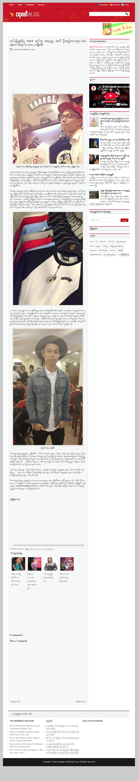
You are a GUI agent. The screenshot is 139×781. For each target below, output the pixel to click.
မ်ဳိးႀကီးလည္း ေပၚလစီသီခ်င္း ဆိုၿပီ (116, 140)
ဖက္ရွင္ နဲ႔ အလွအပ (116, 246)
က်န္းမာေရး (121, 242)
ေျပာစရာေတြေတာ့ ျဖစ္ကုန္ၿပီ (101, 174)
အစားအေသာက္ (95, 254)
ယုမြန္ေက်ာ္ (29, 549)
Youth (111, 242)
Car (91, 242)
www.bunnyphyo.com (25, 486)
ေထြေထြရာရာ (123, 254)
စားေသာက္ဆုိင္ (95, 246)
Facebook (105, 5)
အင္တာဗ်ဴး (120, 250)
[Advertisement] (48, 73)
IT (96, 242)
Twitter (126, 5)
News (21, 549)
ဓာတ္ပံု (105, 246)
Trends (102, 242)
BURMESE (30, 5)
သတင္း (38, 549)
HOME (11, 5)
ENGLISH (41, 5)
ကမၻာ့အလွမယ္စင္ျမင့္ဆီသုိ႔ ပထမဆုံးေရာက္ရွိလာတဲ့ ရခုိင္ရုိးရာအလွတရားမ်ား (116, 121)
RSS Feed (116, 5)
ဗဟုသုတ (93, 250)
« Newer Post (15, 702)
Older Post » (81, 702)
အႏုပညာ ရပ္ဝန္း (47, 549)
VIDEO (20, 5)
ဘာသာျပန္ (103, 250)
